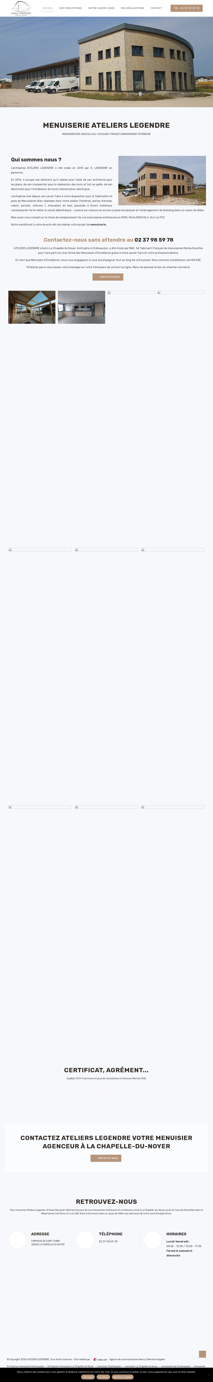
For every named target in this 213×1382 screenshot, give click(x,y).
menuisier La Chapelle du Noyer (141, 1366)
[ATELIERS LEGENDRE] (20, 8)
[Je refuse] (209, 1375)
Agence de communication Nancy (127, 1359)
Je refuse (103, 1377)
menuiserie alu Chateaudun (175, 1366)
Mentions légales (156, 1359)
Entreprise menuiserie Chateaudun (25, 1366)
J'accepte (88, 1377)
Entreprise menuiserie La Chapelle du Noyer (71, 1366)
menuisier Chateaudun (109, 1366)
